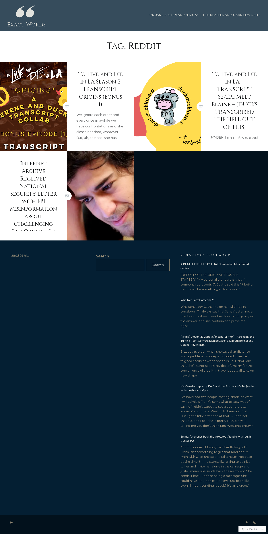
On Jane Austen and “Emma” (173, 15)
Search (102, 256)
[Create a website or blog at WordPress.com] (11, 522)
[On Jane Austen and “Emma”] (247, 523)
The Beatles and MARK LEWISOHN (232, 15)
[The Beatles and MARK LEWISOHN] (254, 523)
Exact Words (26, 24)
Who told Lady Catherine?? (197, 300)
